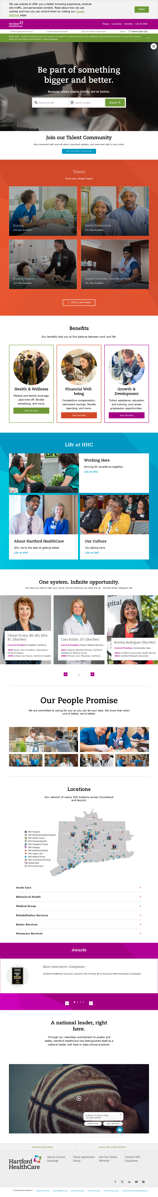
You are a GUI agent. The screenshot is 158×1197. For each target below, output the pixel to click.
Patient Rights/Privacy (60, 1191)
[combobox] (50, 102)
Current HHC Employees (57, 31)
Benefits (128, 24)
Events (123, 31)
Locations (117, 24)
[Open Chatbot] (120, 1129)
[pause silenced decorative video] (154, 46)
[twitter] (122, 1181)
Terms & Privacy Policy (111, 1191)
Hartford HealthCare (43, 1191)
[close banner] (148, 38)
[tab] (74, 1002)
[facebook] (115, 1181)
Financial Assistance (77, 1191)
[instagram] (143, 1181)
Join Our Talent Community (93, 31)
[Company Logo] (16, 24)
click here (53, 39)
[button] (79, 302)
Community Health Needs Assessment (135, 1191)
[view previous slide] (65, 674)
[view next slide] (92, 674)
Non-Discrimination (94, 1191)
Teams (105, 24)
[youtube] (136, 1181)
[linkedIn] (129, 1181)
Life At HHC (141, 24)
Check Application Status (21, 31)
